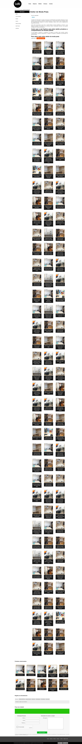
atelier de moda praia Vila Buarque (37, 253)
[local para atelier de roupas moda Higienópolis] (60, 91)
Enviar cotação (42, 732)
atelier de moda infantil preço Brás (48, 191)
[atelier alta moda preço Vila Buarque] (60, 107)
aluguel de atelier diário (42, 675)
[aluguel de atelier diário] (41, 669)
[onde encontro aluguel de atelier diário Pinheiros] (60, 262)
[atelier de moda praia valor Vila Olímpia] (60, 293)
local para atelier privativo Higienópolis (48, 300)
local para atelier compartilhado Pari (36, 144)
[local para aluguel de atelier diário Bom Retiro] (48, 524)
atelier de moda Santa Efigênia (48, 114)
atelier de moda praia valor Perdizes (37, 176)
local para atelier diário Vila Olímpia (36, 607)
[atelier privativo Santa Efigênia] (48, 417)
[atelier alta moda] (63, 683)
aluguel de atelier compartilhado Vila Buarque (60, 438)
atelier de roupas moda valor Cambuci (60, 622)
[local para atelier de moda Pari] (48, 447)
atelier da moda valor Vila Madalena (37, 639)
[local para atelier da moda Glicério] (60, 585)
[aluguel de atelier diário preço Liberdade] (37, 371)
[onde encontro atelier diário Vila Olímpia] (60, 402)
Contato (51, 3)
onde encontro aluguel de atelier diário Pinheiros (60, 269)
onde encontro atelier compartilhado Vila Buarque (60, 516)
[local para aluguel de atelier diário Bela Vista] (37, 478)
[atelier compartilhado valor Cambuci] (60, 169)
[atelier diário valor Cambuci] (37, 91)
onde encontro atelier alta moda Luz (48, 408)
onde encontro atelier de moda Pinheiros (37, 393)
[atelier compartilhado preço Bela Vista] (37, 232)
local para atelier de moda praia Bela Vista (37, 653)
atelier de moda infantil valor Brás (60, 424)
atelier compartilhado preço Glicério (60, 144)
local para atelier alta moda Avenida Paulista (37, 68)
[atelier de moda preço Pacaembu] (60, 478)
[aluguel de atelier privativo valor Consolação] (60, 570)
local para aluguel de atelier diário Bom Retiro (49, 532)
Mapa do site (66, 738)
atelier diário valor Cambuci (36, 98)
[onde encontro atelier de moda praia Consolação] (60, 371)
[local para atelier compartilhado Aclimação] (48, 45)
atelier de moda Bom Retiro (48, 592)
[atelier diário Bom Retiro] (37, 493)
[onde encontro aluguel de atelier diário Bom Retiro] (48, 355)
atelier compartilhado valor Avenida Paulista (49, 144)
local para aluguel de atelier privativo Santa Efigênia (37, 159)
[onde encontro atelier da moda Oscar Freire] (37, 402)
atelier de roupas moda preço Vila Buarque (48, 577)
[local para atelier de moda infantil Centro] (37, 540)
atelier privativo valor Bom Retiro (49, 67)
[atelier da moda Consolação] (37, 340)
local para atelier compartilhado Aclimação (48, 52)
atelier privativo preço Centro (60, 469)
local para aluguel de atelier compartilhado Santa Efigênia (37, 128)
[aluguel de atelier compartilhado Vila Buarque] (60, 431)
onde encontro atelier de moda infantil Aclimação (60, 454)
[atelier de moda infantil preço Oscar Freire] (37, 262)
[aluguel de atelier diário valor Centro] (48, 247)
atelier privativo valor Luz (37, 438)
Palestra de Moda (18, 23)
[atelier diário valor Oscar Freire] (37, 76)
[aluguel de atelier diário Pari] (48, 646)
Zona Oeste (47, 699)
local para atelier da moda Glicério (60, 592)
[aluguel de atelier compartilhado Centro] (48, 200)
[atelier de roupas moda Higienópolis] (48, 540)
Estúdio (17, 18)
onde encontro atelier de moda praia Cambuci (49, 99)
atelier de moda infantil (53, 689)
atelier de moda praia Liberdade (60, 639)
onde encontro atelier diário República (60, 393)
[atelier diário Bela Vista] (60, 355)
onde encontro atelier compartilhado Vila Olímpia (60, 192)
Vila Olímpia (43, 699)
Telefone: (23, 722)
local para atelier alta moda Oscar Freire (48, 269)
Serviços (45, 3)
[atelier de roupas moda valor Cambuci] (60, 615)
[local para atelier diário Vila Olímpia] (37, 601)
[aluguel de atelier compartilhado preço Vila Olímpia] (37, 524)
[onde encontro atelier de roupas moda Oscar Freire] (37, 585)
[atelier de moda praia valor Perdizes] (37, 169)
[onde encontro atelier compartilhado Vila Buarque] (60, 509)
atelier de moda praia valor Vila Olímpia (60, 300)
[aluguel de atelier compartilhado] (31, 683)
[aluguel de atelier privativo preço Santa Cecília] (48, 309)
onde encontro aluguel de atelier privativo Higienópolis (48, 623)
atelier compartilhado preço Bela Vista (37, 239)
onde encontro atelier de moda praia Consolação (60, 378)
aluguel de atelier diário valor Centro (48, 253)
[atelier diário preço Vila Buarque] (37, 509)
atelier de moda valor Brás (49, 346)
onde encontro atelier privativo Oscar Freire (48, 501)
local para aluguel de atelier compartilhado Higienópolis (37, 469)
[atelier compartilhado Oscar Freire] (48, 324)
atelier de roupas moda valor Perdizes (48, 438)
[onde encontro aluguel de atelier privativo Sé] (37, 185)
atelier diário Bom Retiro (37, 500)
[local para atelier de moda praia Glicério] (60, 278)
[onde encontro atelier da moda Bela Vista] (48, 554)
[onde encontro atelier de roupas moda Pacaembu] (60, 247)
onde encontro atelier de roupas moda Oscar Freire (36, 592)
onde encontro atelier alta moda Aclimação (48, 378)
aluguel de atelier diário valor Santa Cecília (37, 223)
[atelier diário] (41, 683)
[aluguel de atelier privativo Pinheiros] (48, 462)
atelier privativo (20, 674)
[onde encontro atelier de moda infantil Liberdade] (37, 615)
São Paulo (33, 699)
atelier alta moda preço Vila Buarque (60, 114)
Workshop (17, 28)
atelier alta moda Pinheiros (60, 607)
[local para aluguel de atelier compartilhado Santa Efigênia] (37, 121)
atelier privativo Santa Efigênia (48, 424)
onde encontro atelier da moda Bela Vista (48, 561)
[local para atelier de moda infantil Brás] (60, 200)
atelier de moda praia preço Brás (37, 424)
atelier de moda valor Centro (49, 393)
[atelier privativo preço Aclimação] (48, 478)
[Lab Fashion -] (20, 2)
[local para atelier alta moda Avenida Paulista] (37, 60)
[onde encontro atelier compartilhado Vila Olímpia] (60, 185)
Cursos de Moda (18, 16)
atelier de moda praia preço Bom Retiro (37, 114)
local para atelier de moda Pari (48, 454)
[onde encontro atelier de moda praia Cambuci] (48, 91)
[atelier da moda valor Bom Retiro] (37, 200)
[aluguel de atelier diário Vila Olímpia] (48, 601)
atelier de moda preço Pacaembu (60, 485)
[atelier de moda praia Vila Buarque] (37, 247)
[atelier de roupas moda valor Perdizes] (48, 431)
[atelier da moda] (31, 669)
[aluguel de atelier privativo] (52, 669)
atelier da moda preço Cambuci (60, 561)
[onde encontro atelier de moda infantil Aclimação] (60, 447)
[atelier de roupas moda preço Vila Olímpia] (60, 76)
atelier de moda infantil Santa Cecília (48, 83)
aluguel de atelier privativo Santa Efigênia (37, 300)
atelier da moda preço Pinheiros (60, 331)
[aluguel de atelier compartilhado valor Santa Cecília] (37, 355)
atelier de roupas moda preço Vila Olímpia (60, 83)
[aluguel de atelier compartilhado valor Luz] (60, 216)
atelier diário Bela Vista (60, 362)
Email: (24, 720)
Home (30, 3)
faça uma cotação (40, 38)
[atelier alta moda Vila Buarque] (48, 121)
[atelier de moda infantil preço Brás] (48, 185)
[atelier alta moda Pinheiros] (60, 601)
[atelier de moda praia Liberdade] (60, 632)
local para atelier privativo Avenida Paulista (37, 316)
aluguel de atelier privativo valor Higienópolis (48, 516)
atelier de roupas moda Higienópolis (48, 547)
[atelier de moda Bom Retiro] (48, 585)
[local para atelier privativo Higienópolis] (48, 293)
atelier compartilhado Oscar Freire (49, 331)
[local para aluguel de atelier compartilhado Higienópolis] (37, 462)
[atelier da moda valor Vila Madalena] (37, 632)
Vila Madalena (38, 699)
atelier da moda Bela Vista (60, 159)
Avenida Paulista (28, 699)
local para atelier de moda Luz (60, 315)
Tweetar (33, 17)
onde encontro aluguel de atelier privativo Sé (37, 192)
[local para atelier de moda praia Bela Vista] (37, 646)
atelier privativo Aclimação (60, 67)
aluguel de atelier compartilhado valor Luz (60, 223)
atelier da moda (31, 674)
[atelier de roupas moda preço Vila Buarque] (48, 570)
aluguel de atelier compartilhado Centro (48, 207)
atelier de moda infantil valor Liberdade (48, 176)
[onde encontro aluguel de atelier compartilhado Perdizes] (48, 216)
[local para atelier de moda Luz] (60, 309)
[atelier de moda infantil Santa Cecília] (48, 76)
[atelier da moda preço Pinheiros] (60, 324)
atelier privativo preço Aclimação (48, 485)
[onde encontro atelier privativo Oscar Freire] (48, 493)
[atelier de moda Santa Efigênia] (48, 107)
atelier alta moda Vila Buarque (48, 128)
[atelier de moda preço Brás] (60, 121)
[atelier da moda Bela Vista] (60, 152)
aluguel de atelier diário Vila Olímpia (48, 607)
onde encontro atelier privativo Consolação (37, 331)
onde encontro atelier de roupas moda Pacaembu (60, 254)
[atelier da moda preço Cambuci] (60, 554)
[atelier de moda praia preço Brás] (37, 417)
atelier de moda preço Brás (60, 128)
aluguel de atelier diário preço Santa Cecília (36, 561)
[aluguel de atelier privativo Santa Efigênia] (37, 293)
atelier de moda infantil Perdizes (60, 239)
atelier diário (41, 688)
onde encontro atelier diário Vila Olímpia (60, 409)
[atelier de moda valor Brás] (48, 340)
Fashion (17, 21)
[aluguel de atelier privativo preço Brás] (48, 232)
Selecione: (16, 699)
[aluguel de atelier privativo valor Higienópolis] (48, 509)
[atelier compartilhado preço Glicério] (60, 137)
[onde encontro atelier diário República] (60, 386)
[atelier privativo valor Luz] (37, 431)
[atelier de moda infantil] (52, 683)
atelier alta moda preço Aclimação (37, 284)
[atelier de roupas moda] (63, 669)
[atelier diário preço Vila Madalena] (60, 646)
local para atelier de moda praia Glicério (60, 284)
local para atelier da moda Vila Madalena (37, 576)
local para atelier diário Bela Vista (60, 531)
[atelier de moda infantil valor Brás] (60, 417)
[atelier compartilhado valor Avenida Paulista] (48, 137)
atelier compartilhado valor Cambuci (60, 176)
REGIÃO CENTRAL (22, 699)
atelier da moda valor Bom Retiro (37, 207)
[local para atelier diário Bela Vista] (60, 524)
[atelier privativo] (20, 669)
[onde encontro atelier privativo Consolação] (37, 324)
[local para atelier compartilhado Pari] (37, 137)
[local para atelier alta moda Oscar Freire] (48, 262)
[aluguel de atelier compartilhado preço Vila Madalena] (48, 278)
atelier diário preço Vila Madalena (60, 653)
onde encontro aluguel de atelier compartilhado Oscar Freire (49, 160)
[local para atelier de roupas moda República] (60, 340)
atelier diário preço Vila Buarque (36, 516)
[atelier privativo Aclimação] (60, 60)
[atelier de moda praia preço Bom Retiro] (37, 107)
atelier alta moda (63, 688)
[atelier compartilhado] (20, 683)
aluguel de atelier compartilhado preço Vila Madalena (48, 285)
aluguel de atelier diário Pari (48, 653)
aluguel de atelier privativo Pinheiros (48, 469)
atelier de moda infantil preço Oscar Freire (37, 269)
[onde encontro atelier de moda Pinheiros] (37, 386)
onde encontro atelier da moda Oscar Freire (37, 409)
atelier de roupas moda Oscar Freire (60, 547)
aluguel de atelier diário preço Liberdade (37, 378)
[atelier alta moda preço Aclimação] (37, 278)
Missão (40, 3)
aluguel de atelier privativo (52, 675)
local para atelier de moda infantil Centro (37, 547)
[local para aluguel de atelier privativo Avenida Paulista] (60, 45)
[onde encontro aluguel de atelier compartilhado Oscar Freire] (48, 152)
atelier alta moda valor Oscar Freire (37, 52)
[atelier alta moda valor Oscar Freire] (37, 45)
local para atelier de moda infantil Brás (60, 207)
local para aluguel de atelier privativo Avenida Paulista (60, 52)
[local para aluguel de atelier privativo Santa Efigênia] (37, 152)
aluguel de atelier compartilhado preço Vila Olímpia (37, 532)
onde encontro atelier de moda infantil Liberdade (37, 622)
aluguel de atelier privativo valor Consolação (60, 577)
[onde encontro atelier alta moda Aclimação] (48, 371)
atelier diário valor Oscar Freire (36, 83)
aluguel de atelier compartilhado (31, 689)
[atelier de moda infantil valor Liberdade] (48, 169)
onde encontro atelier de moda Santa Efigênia (60, 501)
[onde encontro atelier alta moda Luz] (48, 402)
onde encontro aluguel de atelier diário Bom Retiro (48, 362)
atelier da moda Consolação (37, 346)
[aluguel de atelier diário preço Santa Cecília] (37, 554)
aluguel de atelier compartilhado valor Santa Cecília (37, 362)
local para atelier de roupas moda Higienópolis (60, 99)
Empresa (35, 3)
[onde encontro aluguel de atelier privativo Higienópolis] (48, 615)
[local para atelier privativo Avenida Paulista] (37, 309)
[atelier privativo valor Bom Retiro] (48, 60)
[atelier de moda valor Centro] (48, 386)
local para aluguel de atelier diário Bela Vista (37, 485)
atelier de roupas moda (63, 675)
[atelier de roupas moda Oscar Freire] (60, 540)
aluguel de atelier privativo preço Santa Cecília (48, 316)
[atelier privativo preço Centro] (60, 462)
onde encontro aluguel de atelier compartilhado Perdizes (48, 223)
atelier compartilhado (20, 688)
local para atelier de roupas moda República (60, 347)
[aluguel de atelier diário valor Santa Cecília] (37, 216)
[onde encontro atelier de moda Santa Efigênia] (60, 493)
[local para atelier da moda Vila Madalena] (37, 570)
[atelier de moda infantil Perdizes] (60, 232)
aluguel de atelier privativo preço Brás (48, 239)
